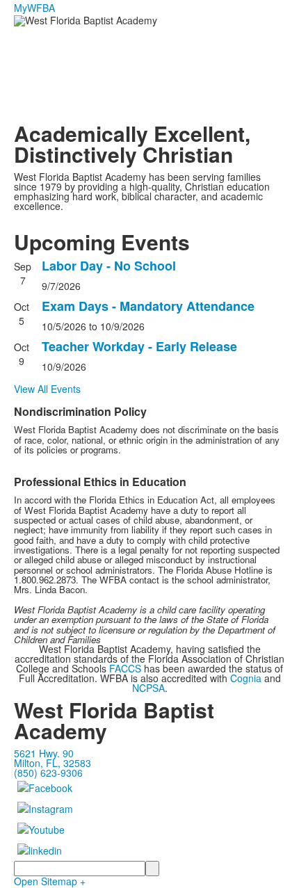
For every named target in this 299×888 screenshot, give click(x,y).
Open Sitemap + (50, 881)
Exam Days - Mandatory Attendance (148, 306)
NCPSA (148, 688)
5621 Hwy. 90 (44, 753)
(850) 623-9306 (48, 773)
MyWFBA (34, 8)
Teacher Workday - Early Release (139, 346)
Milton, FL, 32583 (52, 763)
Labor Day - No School (109, 266)
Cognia (245, 678)
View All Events (47, 389)
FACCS (125, 668)
